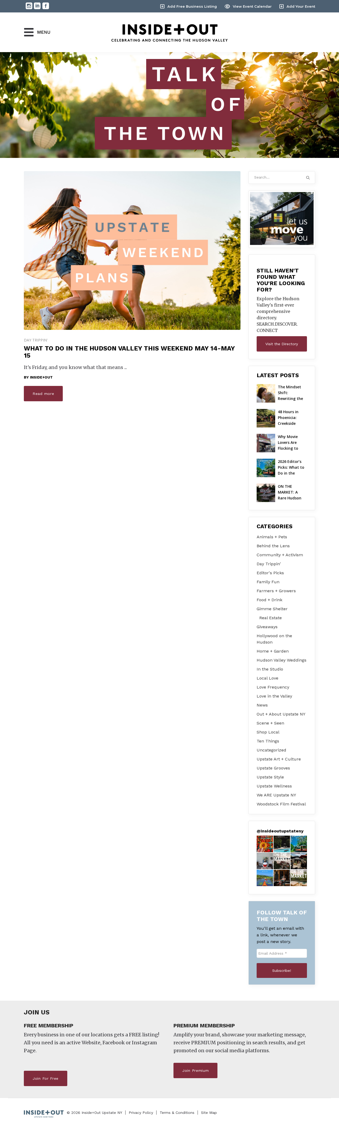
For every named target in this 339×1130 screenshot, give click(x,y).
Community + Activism (280, 554)
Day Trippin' (36, 340)
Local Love (267, 678)
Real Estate (270, 617)
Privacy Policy (141, 1112)
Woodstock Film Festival (281, 804)
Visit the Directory (281, 344)
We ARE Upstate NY (276, 795)
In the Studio (270, 669)
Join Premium (195, 1070)
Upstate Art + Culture (279, 759)
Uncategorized (271, 750)
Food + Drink (269, 599)
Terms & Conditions (177, 1112)
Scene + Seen (270, 723)
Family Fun (268, 581)
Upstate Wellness (274, 786)
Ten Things (268, 741)
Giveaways (267, 626)
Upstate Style (270, 777)
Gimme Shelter (272, 608)
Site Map (209, 1112)
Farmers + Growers (276, 590)
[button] (265, 844)
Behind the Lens (273, 545)
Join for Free (46, 1078)
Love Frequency (273, 687)
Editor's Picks (270, 572)
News (262, 705)
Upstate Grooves (273, 768)
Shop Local (268, 732)
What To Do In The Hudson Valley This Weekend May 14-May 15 (129, 352)
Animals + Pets (272, 536)
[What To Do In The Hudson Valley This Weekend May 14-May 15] (132, 250)
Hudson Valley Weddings (281, 660)
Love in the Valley (274, 696)
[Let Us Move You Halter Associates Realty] (282, 218)
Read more (43, 393)
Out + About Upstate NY (281, 714)
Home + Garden (273, 651)
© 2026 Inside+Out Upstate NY (94, 1112)
